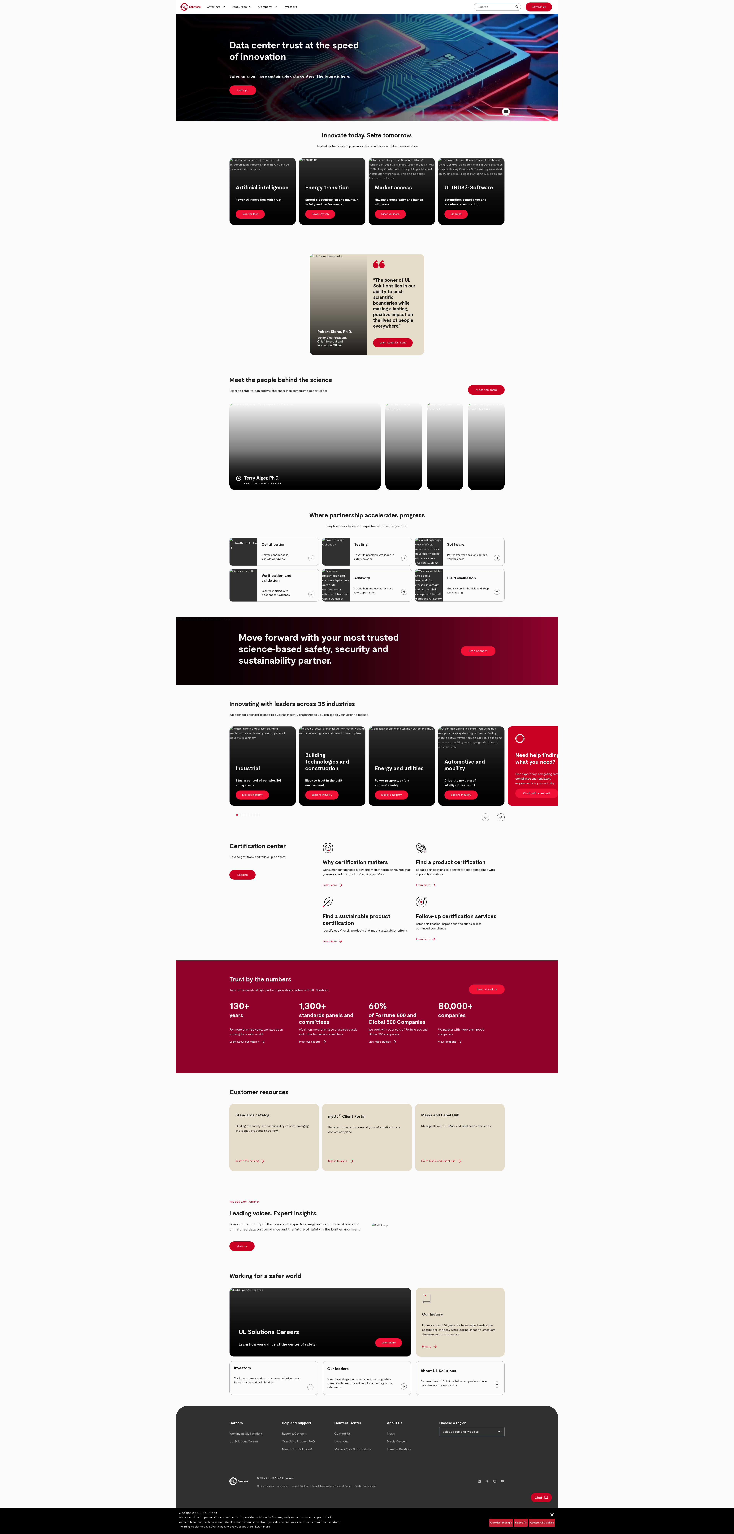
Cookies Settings (501, 1522)
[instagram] (494, 1481)
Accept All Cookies (542, 1522)
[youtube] (502, 1481)
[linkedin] (479, 1481)
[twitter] (487, 1481)
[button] (216, 7)
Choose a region (452, 1423)
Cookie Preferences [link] (365, 1486)
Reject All (521, 1522)
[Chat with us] (541, 1497)
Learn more (262, 1526)
